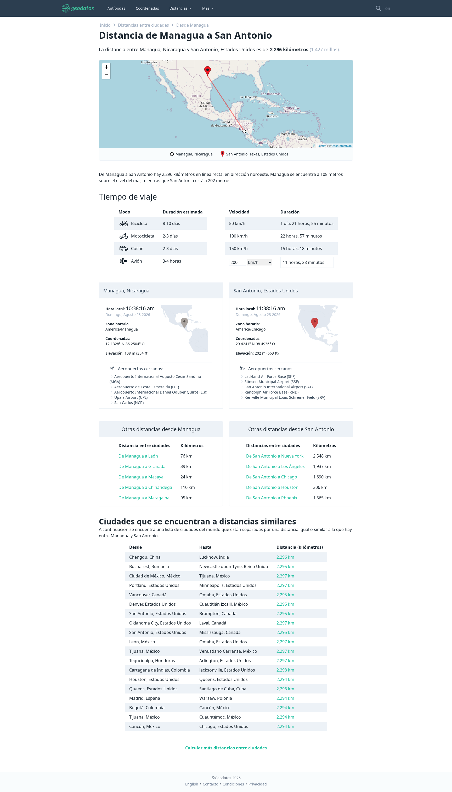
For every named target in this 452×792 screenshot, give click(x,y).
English (191, 784)
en (387, 8)
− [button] (106, 75)
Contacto (210, 784)
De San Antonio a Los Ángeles (275, 466)
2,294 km (285, 679)
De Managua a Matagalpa (144, 498)
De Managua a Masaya (140, 477)
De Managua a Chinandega (145, 487)
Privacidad (257, 784)
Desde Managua (192, 25)
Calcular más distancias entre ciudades (226, 748)
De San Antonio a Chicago (271, 477)
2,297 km (285, 576)
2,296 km (285, 557)
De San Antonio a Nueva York (275, 456)
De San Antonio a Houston (272, 487)
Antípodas (116, 8)
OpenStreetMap (341, 145)
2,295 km (285, 566)
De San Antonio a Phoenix (271, 498)
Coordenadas (147, 8)
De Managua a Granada (142, 466)
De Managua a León (138, 456)
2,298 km (285, 670)
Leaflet (322, 145)
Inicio (105, 25)
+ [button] (106, 67)
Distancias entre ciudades (143, 25)
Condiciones (233, 784)
